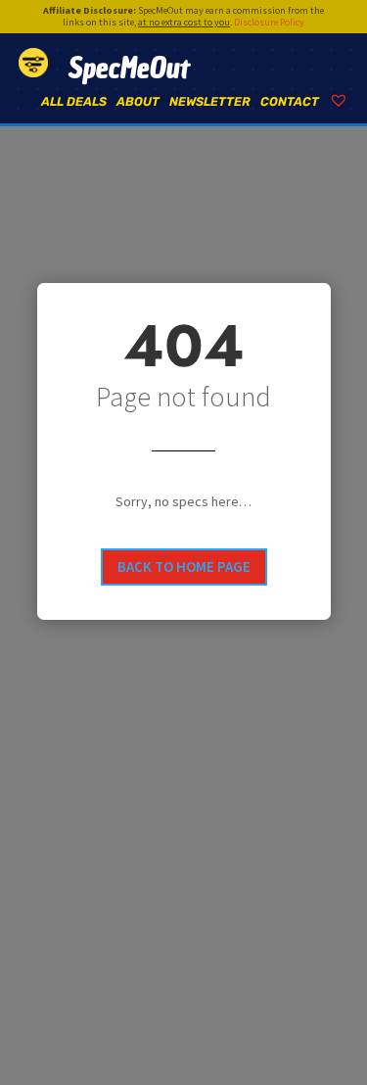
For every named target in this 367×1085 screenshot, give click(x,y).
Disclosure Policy (269, 22)
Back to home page (184, 566)
